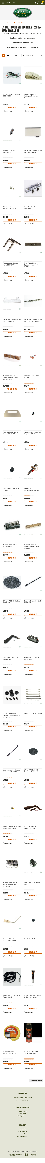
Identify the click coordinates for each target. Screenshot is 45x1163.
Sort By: (16, 55)
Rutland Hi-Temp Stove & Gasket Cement (32, 996)
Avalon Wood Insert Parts (28, 21)
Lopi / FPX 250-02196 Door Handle (10, 658)
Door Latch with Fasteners (30, 208)
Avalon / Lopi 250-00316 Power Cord (11, 996)
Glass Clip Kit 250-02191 (33, 713)
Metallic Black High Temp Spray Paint (31, 1052)
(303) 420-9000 (10, 2)
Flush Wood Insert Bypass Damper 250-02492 (31, 265)
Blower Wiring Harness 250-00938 (11, 95)
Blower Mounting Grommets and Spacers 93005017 (11, 715)
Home (3, 21)
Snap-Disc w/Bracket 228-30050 (10, 151)
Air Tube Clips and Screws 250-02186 (9, 208)
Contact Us (22, 1129)
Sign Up (25, 1111)
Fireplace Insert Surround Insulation (10, 1052)
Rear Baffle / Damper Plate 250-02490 (10, 433)
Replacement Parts (12, 21)
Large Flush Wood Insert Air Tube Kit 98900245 (33, 320)
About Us (22, 1134)
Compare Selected (36, 1081)
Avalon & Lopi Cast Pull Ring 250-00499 (32, 433)
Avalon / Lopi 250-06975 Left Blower (32, 658)
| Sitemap (34, 1151)
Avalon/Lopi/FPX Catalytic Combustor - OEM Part (32, 546)
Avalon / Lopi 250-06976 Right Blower (11, 545)
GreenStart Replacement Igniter (31, 489)
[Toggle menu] (3, 3)
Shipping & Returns (22, 1116)
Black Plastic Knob (31, 939)
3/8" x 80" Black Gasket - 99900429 (12, 602)
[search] (34, 2)
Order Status (22, 1113)
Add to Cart (12, 107)
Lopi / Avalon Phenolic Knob (32, 883)
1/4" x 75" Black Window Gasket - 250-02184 (33, 771)
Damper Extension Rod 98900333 (32, 602)
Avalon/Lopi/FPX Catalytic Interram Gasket (31, 96)
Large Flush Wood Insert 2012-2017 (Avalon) (16, 23)
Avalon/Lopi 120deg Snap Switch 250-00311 (12, 827)
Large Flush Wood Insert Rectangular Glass (33, 151)
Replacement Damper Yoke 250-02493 (11, 264)
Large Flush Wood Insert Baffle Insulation (12, 320)
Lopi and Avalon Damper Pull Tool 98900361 (12, 771)
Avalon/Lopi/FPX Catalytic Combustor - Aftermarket (11, 377)
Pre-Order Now (12, 389)
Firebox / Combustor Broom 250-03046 (10, 940)
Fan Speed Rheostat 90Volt (31, 376)
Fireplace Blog (22, 1131)
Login (19, 1111)
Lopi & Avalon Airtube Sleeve (11, 489)
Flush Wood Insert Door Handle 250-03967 (33, 827)
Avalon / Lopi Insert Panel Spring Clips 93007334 (10, 884)
